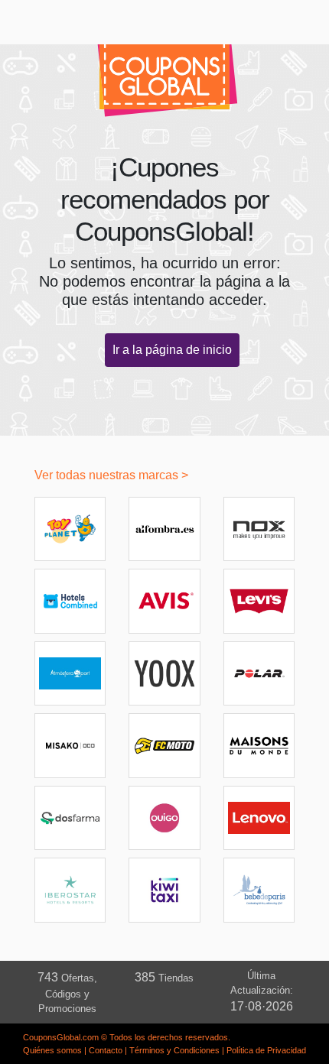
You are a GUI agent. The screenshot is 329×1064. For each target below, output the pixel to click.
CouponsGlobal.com (61, 1037)
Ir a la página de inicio (172, 349)
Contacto (105, 1050)
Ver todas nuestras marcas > (111, 475)
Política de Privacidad (266, 1050)
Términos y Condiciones (174, 1050)
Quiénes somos (52, 1050)
